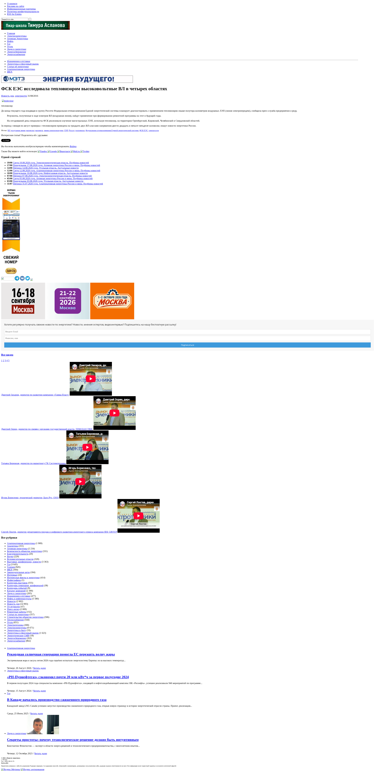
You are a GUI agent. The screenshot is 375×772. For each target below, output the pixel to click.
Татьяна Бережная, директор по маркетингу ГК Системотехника (33, 463)
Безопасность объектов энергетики (24, 551)
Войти (73, 146)
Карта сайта (4, 763)
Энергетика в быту (16, 630)
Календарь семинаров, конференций (25, 585)
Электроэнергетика (17, 36)
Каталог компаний (16, 591)
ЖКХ (9, 72)
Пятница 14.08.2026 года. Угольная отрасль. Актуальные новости (46, 168)
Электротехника (15, 625)
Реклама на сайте (15, 6)
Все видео (7, 354)
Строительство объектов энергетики (25, 617)
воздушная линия (18, 130)
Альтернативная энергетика (21, 69)
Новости (11, 601)
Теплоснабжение (15, 620)
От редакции (13, 606)
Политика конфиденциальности (23, 11)
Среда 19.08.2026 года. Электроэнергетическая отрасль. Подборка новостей (51, 162)
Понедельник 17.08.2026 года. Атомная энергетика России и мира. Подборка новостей (56, 165)
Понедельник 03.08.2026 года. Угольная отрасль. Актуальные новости (48, 181)
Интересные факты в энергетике (23, 577)
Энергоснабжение (16, 54)
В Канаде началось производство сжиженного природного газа (56, 700)
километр (39, 130)
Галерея (11, 567)
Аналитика (12, 546)
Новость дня (7, 96)
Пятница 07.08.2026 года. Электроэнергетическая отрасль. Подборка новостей (52, 176)
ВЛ (9, 130)
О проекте (12, 3)
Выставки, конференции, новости (24, 562)
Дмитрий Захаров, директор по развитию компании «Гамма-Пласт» (35, 395)
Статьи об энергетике (18, 66)
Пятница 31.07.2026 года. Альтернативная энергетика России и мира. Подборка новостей (58, 183)
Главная (11, 33)
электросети (21, 96)
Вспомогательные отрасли (20, 559)
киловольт (30, 130)
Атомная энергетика (17, 548)
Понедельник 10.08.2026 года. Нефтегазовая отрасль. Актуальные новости (50, 173)
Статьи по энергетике (18, 614)
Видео (10, 556)
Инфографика (14, 580)
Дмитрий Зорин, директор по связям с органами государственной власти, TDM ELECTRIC (47, 429)
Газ (8, 44)
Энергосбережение (16, 52)
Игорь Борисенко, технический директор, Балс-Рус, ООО (30, 497)
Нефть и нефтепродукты (19, 598)
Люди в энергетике (16, 49)
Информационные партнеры (21, 9)
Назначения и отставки (18, 61)
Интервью (12, 575)
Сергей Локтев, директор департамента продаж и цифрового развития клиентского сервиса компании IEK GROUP (59, 532)
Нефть (10, 41)
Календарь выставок (17, 583)
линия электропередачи (53, 130)
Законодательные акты (18, 572)
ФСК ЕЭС (143, 130)
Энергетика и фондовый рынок (23, 64)
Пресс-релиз (13, 609)
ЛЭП (66, 130)
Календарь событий (17, 588)
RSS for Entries (14, 14)
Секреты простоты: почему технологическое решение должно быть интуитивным (73, 740)
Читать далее (39, 668)
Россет (71, 130)
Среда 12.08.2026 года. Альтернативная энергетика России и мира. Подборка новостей (56, 170)
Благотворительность (17, 554)
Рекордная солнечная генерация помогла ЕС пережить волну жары (61, 654)
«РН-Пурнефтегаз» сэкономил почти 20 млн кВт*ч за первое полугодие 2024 (68, 677)
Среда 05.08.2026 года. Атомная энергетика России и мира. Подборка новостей (53, 178)
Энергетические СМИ (18, 635)
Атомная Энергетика (17, 38)
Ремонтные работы (16, 612)
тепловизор (80, 130)
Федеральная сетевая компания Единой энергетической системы (112, 130)
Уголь (10, 46)
